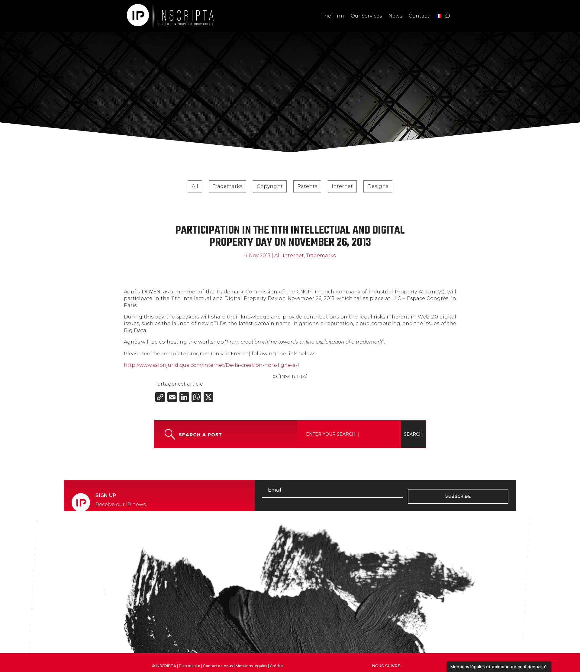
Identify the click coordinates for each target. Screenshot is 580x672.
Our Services (366, 16)
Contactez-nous (218, 666)
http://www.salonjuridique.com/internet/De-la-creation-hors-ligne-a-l (211, 365)
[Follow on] (421, 665)
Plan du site (189, 666)
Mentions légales (251, 666)
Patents (307, 186)
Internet (342, 186)
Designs (377, 186)
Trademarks (227, 186)
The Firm (333, 16)
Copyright (270, 186)
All (195, 186)
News (395, 16)
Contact (419, 16)
